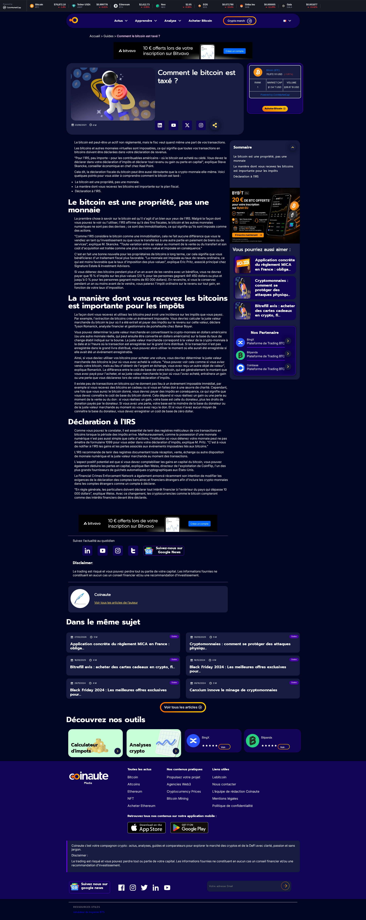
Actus (118, 20)
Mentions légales (225, 798)
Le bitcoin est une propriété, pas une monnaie (260, 158)
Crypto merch (236, 20)
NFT (131, 798)
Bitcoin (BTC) (273, 70)
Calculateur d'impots (84, 748)
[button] (293, 147)
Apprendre (143, 20)
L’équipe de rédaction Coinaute (235, 791)
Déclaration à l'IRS (246, 176)
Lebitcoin (219, 777)
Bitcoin (133, 777)
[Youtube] (173, 125)
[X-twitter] (187, 125)
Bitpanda (266, 737)
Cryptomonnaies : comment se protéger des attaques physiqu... (272, 287)
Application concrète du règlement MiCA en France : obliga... (275, 264)
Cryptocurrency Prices (184, 791)
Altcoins (134, 784)
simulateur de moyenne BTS (89, 912)
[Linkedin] (160, 125)
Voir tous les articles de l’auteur (116, 602)
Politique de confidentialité (232, 806)
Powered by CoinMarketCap (275, 94)
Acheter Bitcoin (200, 20)
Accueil (95, 36)
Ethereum (135, 791)
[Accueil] (73, 21)
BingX (205, 737)
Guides (108, 36)
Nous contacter (224, 784)
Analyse (170, 20)
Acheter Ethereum (141, 806)
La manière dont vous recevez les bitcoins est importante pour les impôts (263, 168)
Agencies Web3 (179, 784)
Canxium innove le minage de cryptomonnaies (233, 690)
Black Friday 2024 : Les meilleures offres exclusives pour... (238, 669)
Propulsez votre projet (183, 777)
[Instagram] (201, 125)
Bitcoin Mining (177, 798)
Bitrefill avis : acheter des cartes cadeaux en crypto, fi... (275, 310)
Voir (223, 747)
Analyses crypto (140, 748)
